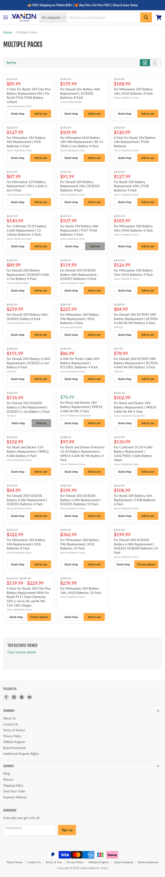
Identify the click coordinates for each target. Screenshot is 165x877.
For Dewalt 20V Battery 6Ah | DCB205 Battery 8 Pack (27, 317)
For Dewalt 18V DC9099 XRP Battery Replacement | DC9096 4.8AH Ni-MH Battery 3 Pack (136, 363)
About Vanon (14, 862)
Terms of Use (54, 862)
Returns (8, 779)
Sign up (67, 830)
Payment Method (14, 797)
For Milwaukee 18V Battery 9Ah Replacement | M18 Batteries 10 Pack (79, 544)
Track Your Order (14, 791)
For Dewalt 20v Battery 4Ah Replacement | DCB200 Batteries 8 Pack (80, 93)
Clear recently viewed (22, 652)
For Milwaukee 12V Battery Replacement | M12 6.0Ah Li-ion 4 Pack (27, 186)
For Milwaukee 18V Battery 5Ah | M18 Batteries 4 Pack (133, 272)
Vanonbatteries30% (71, 101)
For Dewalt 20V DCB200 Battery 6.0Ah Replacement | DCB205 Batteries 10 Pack (80, 500)
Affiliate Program (14, 742)
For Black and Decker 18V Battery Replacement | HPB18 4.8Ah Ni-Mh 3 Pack (81, 407)
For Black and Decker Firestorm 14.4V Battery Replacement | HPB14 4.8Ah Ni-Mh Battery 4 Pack (82, 453)
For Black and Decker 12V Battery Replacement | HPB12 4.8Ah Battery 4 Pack (28, 451)
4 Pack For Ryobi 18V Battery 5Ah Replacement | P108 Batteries (135, 142)
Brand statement (148, 862)
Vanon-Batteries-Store (19, 106)
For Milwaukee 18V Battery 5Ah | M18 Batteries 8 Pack (133, 91)
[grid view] (145, 62)
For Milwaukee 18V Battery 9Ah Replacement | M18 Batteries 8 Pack (26, 544)
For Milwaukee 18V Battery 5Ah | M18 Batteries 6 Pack (133, 228)
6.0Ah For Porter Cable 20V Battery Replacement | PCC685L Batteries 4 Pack (79, 363)
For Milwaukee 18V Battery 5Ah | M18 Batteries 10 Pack (80, 590)
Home (7, 32)
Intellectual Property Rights (21, 754)
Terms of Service (14, 730)
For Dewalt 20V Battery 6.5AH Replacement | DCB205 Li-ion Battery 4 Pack (28, 363)
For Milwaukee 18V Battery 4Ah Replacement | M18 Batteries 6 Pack (26, 142)
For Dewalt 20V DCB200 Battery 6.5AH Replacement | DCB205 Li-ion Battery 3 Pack (28, 407)
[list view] (155, 62)
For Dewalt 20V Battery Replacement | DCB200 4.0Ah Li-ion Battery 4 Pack (28, 274)
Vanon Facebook (123, 862)
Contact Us (10, 724)
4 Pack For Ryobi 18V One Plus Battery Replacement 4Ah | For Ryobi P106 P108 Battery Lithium (29, 95)
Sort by (11, 62)
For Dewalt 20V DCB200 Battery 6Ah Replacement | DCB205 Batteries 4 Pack (79, 274)
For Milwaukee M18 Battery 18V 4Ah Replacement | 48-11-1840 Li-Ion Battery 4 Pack (82, 142)
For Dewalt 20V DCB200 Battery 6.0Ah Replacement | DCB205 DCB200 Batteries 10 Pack (136, 546)
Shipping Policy (13, 785)
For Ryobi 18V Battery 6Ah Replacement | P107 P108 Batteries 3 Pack (79, 230)
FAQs (6, 773)
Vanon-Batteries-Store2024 (75, 415)
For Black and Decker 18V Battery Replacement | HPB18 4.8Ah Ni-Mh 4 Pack (135, 407)
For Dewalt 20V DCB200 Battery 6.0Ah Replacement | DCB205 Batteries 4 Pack (27, 500)
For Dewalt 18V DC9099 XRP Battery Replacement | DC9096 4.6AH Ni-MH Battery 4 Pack (136, 319)
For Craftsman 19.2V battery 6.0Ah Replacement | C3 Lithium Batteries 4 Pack (26, 230)
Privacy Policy (12, 736)
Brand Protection (14, 748)
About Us (9, 718)
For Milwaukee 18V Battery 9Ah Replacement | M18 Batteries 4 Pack (79, 319)
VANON (118, 327)
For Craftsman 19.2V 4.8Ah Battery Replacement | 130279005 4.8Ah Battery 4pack (133, 453)
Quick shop (17, 113)
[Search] (146, 17)
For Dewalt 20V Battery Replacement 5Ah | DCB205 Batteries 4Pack (80, 186)
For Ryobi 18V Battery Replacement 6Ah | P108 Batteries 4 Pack (131, 186)
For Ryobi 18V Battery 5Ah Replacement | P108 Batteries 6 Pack (135, 500)
